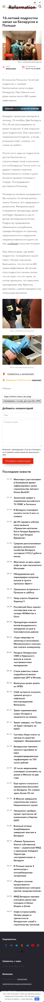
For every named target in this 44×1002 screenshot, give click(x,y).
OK (37, 999)
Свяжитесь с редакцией (20, 373)
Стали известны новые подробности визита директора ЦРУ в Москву (27, 674)
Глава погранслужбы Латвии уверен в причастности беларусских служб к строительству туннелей (26, 918)
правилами (22, 979)
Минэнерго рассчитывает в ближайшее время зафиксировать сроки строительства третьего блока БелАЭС (27, 485)
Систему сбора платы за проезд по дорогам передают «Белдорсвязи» (27, 737)
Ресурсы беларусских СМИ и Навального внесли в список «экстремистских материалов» (25, 659)
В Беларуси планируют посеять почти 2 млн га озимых (26, 513)
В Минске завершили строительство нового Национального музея (26, 802)
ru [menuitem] (35, 2)
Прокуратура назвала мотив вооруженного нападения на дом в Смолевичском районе (26, 627)
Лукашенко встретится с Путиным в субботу (27, 591)
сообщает (13, 243)
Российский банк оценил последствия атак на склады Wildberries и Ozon (27, 612)
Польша (7, 388)
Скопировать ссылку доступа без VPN (21, 401)
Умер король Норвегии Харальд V (26, 600)
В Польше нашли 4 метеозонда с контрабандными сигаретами (24, 871)
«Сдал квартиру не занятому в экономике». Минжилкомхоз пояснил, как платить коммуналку (27, 642)
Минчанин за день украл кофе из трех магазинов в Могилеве (28, 565)
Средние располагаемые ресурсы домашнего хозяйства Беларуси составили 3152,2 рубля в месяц (27, 549)
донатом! (36, 380)
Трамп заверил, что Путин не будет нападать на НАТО (27, 725)
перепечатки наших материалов (16, 984)
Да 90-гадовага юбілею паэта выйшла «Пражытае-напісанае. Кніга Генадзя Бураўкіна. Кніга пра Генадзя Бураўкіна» (27, 530)
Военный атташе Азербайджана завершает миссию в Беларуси (25, 831)
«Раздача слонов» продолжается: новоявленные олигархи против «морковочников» (27, 886)
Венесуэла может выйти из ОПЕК (27, 685)
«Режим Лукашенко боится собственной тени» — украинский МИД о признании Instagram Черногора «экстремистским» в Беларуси (27, 851)
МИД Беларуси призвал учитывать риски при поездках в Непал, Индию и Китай (26, 901)
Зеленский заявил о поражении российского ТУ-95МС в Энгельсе (27, 501)
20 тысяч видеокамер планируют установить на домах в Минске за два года (27, 773)
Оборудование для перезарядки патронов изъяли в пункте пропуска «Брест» (26, 579)
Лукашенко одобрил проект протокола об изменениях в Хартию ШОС (25, 816)
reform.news (11, 68)
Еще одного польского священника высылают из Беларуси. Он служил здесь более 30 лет (27, 788)
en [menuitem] (40, 2)
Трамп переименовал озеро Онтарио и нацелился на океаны (25, 713)
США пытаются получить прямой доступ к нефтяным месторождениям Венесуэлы (27, 698)
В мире (9, 55)
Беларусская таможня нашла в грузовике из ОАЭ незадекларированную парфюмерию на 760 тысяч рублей (26, 754)
